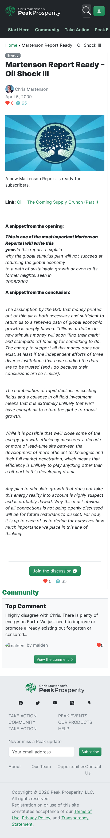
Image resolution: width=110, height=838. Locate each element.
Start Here (19, 29)
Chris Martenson (31, 89)
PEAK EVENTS (72, 715)
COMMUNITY (22, 722)
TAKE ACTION (23, 715)
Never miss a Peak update (35, 741)
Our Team (41, 766)
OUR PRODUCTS (75, 722)
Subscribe (90, 751)
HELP (63, 728)
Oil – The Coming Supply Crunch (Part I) (57, 202)
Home (11, 45)
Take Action (77, 29)
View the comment (53, 659)
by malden (36, 645)
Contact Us (93, 770)
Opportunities (71, 766)
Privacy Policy (36, 817)
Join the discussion (53, 571)
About (15, 766)
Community (47, 29)
